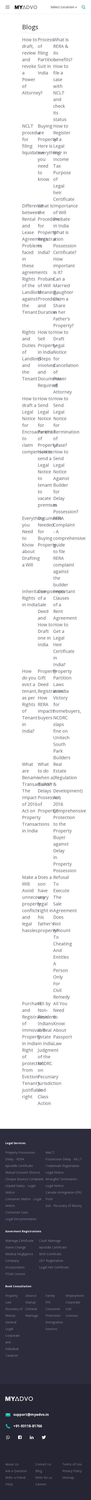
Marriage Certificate (19, 1241)
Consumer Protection (53, 1312)
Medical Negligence (19, 1254)
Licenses (72, 1315)
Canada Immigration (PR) (64, 1192)
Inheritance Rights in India (34, 598)
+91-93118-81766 (27, 1426)
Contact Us (43, 1464)
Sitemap (68, 1477)
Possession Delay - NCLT (64, 1159)
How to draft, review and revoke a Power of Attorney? (32, 66)
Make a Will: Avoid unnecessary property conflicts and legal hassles (35, 903)
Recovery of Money (14, 1312)
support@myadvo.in (31, 1414)
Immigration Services (54, 1325)
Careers (40, 1484)
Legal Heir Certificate (54, 1267)
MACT (50, 1152)
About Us (12, 1464)
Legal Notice (55, 1172)
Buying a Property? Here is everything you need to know (49, 152)
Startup (30, 1302)
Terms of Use (72, 1464)
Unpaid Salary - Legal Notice (20, 1189)
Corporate (73, 1302)
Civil (68, 1309)
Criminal (31, 1309)
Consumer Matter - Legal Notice (23, 1202)
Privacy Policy (72, 1471)
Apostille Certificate (19, 1166)
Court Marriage (50, 1241)
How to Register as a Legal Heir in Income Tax (61, 146)
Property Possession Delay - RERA (20, 1155)
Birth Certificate (50, 1254)
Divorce (30, 1295)
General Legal (10, 1325)
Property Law (11, 1298)
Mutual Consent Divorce (22, 1172)
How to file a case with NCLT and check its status (60, 92)
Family (50, 1295)
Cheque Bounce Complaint (24, 1179)
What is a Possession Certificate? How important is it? (64, 252)
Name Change (15, 1247)
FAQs (9, 1484)
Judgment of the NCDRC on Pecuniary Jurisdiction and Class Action (49, 1076)
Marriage (31, 1315)
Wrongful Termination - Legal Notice (62, 1182)
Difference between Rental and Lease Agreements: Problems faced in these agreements (35, 239)
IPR (48, 1302)
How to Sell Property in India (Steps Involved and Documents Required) (50, 358)
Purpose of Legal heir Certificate (63, 186)
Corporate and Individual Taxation (12, 1345)
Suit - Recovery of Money (64, 1206)
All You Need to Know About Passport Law (62, 1023)
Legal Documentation (20, 1219)
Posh (49, 1199)
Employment (75, 1295)
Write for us (43, 1477)
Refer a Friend (15, 1477)
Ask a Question (16, 1471)
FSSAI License (15, 1274)
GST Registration (51, 1260)
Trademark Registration (62, 1166)
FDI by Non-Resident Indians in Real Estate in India (47, 1023)
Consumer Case (16, 1212)
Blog (38, 1471)
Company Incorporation (15, 1263)
